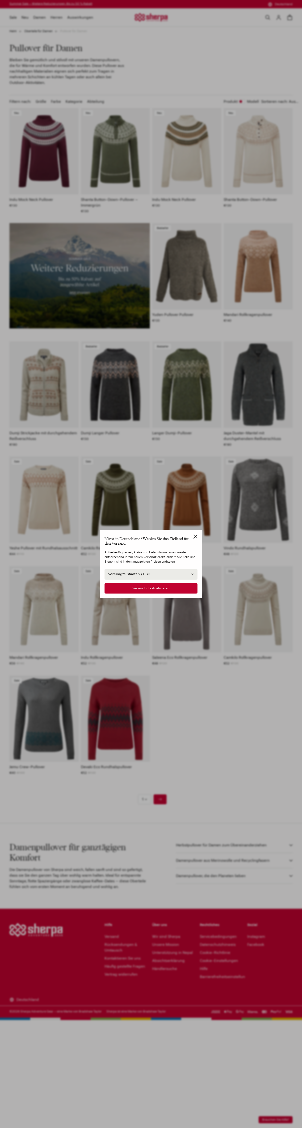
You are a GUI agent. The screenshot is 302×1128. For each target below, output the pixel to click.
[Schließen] (195, 536)
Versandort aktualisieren (150, 588)
